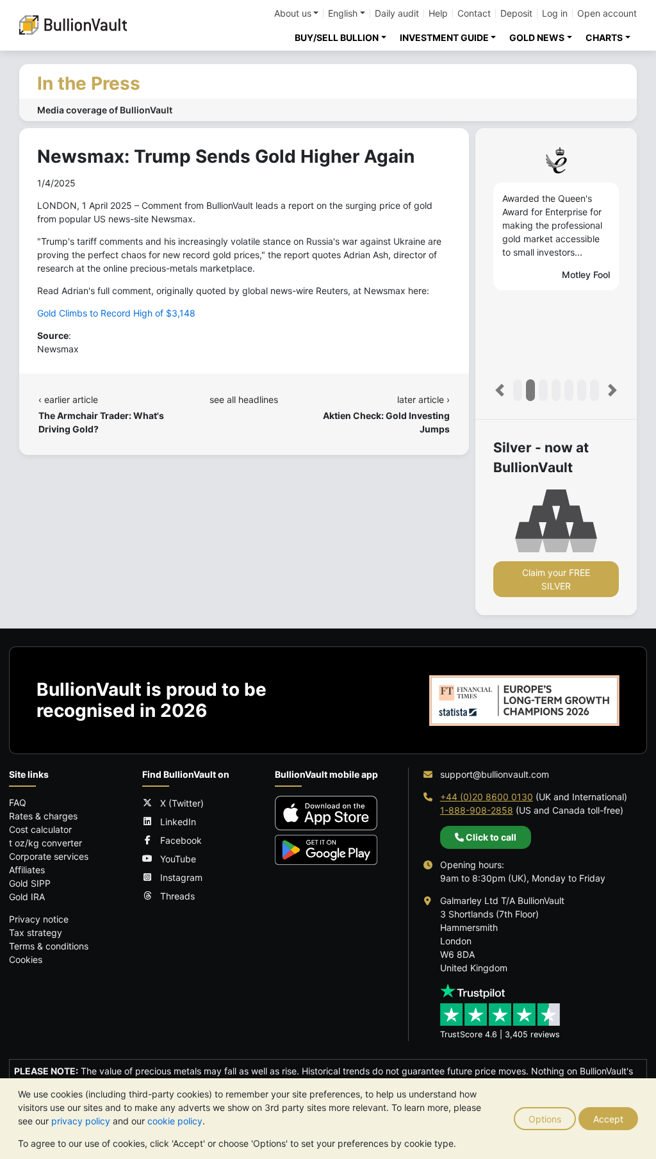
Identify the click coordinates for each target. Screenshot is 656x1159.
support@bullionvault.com (494, 774)
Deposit (516, 13)
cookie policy (174, 1120)
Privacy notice (39, 919)
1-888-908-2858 (476, 810)
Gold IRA (27, 896)
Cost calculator (40, 829)
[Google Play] (326, 850)
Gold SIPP (30, 883)
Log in (555, 13)
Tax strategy (35, 932)
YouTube (178, 858)
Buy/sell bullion (337, 37)
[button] (499, 390)
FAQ (17, 802)
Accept (608, 1119)
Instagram (181, 877)
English (342, 13)
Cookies (25, 959)
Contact (474, 13)
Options (545, 1119)
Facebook (181, 840)
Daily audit (397, 13)
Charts (604, 37)
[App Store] (326, 813)
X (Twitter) (182, 803)
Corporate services (48, 856)
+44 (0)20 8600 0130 (486, 796)
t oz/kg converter (45, 842)
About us (292, 13)
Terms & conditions (48, 946)
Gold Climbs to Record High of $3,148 (116, 313)
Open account (607, 13)
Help (438, 13)
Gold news (536, 37)
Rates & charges (43, 815)
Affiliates (27, 869)
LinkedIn (178, 821)
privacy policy (80, 1120)
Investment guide (444, 37)
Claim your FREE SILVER (556, 579)
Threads (177, 896)
